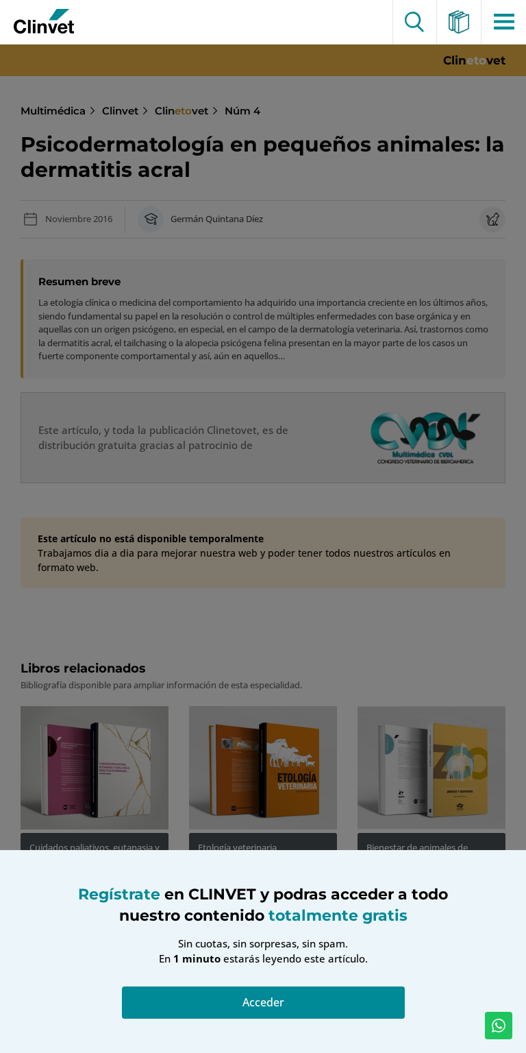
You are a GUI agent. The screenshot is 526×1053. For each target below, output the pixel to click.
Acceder (263, 1002)
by (39, 22)
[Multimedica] (459, 22)
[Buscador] (414, 22)
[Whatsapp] (498, 1025)
